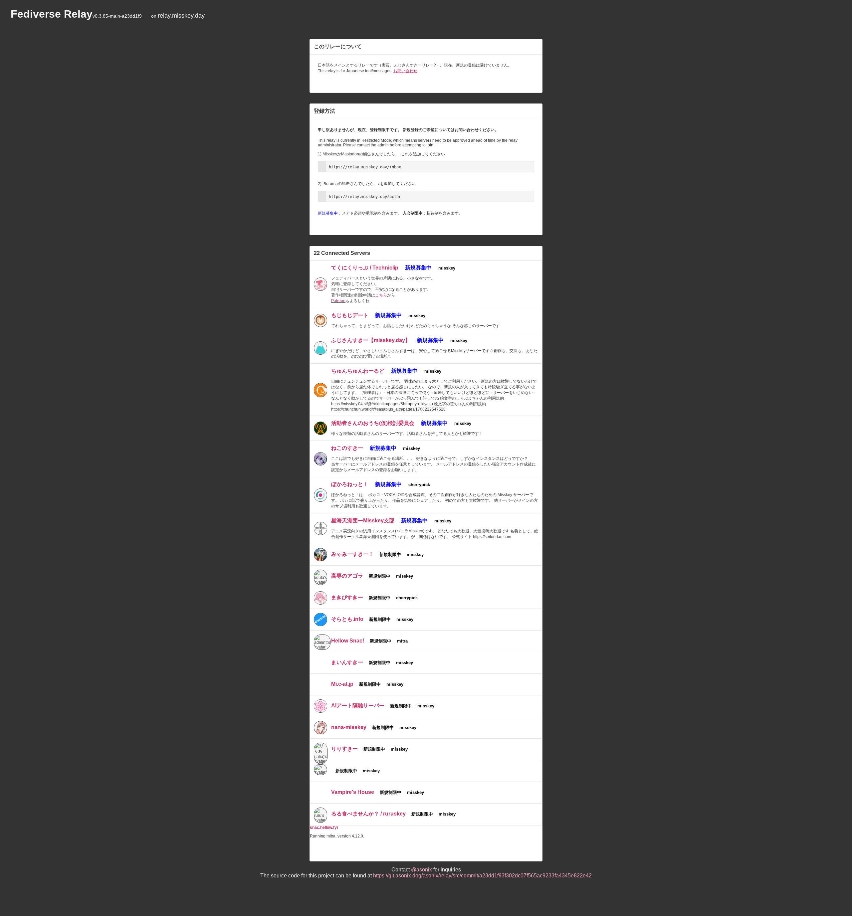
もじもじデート (349, 315)
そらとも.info (347, 619)
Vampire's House (352, 792)
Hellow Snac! (347, 640)
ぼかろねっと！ (349, 484)
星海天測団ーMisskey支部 (362, 520)
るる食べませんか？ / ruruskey (368, 814)
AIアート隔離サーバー (357, 705)
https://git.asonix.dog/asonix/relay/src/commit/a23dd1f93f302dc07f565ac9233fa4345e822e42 (482, 875)
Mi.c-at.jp (342, 684)
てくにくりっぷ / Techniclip (364, 268)
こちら (381, 295)
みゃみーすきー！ (352, 554)
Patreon (338, 300)
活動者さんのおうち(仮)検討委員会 (372, 423)
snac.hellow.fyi (324, 827)
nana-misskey (348, 727)
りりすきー (344, 749)
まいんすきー (347, 662)
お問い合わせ (405, 71)
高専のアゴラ (347, 576)
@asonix (421, 869)
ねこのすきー (347, 448)
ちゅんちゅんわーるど (357, 371)
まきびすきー (347, 597)
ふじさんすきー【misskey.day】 (370, 340)
